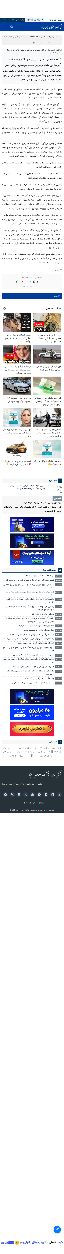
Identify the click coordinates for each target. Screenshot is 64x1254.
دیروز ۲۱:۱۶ (59, 648)
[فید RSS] (12, 795)
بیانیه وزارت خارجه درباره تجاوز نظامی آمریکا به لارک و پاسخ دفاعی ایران (30, 601)
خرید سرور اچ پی (44, 751)
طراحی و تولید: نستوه (31, 803)
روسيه (36, 502)
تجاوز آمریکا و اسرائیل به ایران (49, 507)
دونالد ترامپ (27, 502)
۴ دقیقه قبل (59, 576)
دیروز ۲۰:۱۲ (59, 671)
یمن (56, 296)
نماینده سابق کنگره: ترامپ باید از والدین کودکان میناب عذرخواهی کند (28, 661)
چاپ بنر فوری (56, 747)
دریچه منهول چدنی (17, 755)
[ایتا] (52, 795)
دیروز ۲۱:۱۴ (59, 655)
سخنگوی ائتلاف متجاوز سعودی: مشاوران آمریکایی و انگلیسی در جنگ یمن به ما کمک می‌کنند (27, 487)
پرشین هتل (7, 751)
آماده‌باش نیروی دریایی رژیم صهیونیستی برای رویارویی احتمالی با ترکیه (28, 586)
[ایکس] (25, 795)
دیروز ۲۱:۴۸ (59, 639)
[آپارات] (5, 795)
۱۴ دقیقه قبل (58, 585)
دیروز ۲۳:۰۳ (59, 626)
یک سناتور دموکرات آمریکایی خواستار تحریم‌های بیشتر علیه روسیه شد (30, 673)
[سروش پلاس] (45, 795)
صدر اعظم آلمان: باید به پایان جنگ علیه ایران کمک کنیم (32, 634)
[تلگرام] (39, 795)
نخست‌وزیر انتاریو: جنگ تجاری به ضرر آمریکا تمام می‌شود (31, 682)
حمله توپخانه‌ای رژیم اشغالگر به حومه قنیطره (36, 625)
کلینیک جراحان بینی (47, 755)
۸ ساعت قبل (58, 619)
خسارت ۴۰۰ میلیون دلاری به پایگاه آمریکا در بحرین (33, 655)
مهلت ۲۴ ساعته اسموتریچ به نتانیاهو (39, 576)
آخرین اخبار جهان (49, 570)
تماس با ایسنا (7, 784)
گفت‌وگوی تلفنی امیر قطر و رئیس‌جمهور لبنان (36, 643)
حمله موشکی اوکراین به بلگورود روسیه (39, 630)
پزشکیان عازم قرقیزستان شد (43, 614)
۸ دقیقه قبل (59, 580)
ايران (59, 511)
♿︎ (57, 1229)
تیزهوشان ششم (29, 751)
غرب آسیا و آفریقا (54, 36)
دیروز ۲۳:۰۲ (59, 630)
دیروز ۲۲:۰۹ (59, 635)
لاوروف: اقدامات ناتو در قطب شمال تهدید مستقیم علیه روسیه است (30, 594)
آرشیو (22, 20)
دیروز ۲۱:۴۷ (59, 643)
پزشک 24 (57, 751)
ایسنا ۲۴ (14, 20)
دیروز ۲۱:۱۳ (59, 659)
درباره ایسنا (19, 784)
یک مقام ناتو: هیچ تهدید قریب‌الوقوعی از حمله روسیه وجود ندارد (28, 638)
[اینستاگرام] (18, 795)
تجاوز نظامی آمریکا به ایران (25, 507)
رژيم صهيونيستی (54, 502)
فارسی (41, 20)
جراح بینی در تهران (25, 747)
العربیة (35, 20)
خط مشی (31, 784)
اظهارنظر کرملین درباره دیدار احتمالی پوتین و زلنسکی (32, 666)
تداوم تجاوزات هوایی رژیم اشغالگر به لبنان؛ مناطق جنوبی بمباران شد (28, 649)
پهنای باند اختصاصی (42, 747)
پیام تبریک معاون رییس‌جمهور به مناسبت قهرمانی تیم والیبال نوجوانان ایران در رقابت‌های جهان (30, 620)
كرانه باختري (50, 511)
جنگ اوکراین (8, 507)
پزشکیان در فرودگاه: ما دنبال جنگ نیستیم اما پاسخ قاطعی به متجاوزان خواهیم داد (30, 608)
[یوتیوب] (32, 795)
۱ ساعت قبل (59, 599)
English (29, 20)
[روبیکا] (59, 795)
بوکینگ (17, 751)
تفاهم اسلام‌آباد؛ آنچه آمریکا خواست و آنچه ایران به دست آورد (29, 580)
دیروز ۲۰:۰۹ (59, 679)
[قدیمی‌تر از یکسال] (56, 489)
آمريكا (43, 502)
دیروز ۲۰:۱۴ (59, 667)
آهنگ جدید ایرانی (9, 747)
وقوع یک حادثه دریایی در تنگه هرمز (39, 678)
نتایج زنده (6, 20)
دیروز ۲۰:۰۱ (59, 683)
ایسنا (51, 26)
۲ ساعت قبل (59, 607)
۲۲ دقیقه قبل (58, 592)
